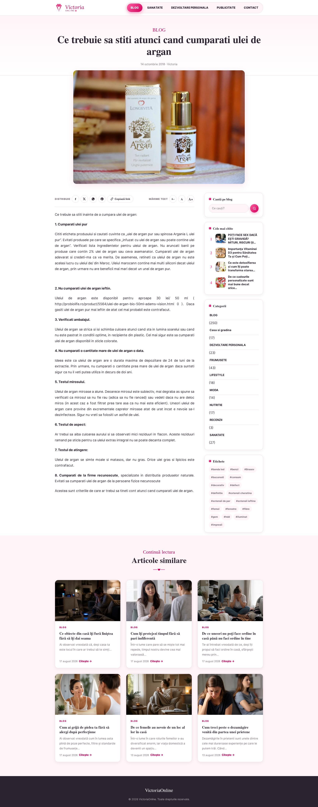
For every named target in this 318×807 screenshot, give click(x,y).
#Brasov (249, 469)
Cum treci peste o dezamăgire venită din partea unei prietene (226, 729)
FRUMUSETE (218, 360)
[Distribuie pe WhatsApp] (93, 199)
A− (173, 199)
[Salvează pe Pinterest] (102, 199)
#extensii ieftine (246, 500)
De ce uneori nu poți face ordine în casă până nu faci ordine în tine (229, 636)
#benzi (234, 469)
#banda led (217, 469)
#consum (235, 477)
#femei (215, 508)
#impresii (216, 524)
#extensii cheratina (240, 493)
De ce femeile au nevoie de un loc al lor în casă (158, 729)
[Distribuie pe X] (84, 199)
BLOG (135, 7)
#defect (234, 485)
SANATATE (155, 7)
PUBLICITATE (226, 7)
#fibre (246, 508)
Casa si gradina (220, 330)
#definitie (217, 493)
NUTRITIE (216, 405)
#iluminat (241, 516)
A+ (190, 199)
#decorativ (217, 485)
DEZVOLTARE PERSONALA (189, 7)
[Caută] (254, 208)
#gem (214, 516)
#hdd (227, 516)
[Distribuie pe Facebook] (75, 199)
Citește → (85, 661)
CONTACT (251, 7)
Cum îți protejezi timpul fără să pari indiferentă (155, 636)
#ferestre (230, 508)
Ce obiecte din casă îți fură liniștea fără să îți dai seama (86, 636)
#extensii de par (220, 500)
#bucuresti (217, 477)
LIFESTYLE (217, 375)
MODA (214, 390)
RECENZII (216, 420)
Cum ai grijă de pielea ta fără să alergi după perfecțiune (84, 729)
